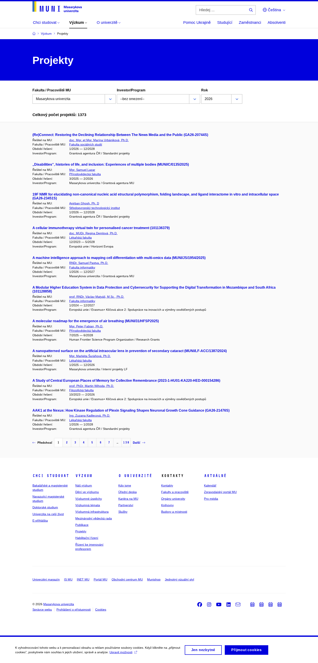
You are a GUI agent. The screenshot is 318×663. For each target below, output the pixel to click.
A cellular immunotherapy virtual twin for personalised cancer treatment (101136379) (101, 228)
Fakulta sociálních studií (85, 144)
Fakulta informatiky (82, 267)
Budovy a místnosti (174, 511)
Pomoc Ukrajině (197, 22)
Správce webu (42, 609)
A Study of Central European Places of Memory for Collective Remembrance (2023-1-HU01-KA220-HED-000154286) (126, 380)
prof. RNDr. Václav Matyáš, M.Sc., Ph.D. (96, 296)
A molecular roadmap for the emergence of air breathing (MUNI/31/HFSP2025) (95, 321)
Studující (224, 22)
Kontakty (167, 485)
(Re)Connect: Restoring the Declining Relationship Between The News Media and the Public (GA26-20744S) (120, 135)
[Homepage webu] (57, 6)
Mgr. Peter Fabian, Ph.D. (86, 326)
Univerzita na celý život (48, 514)
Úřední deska (127, 492)
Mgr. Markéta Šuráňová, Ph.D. (90, 356)
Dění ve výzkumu (87, 492)
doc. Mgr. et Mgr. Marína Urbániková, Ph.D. (99, 140)
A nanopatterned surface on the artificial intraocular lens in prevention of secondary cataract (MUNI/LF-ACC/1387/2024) (129, 351)
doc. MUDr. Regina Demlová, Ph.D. (93, 233)
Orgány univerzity (173, 498)
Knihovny (167, 505)
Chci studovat (50, 475)
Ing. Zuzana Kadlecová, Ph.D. (89, 415)
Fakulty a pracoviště (175, 492)
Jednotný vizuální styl (179, 579)
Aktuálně (215, 475)
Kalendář (210, 485)
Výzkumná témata (87, 505)
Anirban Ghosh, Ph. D (84, 203)
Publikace (81, 525)
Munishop (154, 579)
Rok (204, 90)
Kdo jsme (124, 485)
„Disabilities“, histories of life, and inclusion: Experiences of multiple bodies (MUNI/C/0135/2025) (110, 164)
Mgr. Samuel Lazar (82, 169)
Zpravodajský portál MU (220, 492)
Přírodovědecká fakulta (85, 174)
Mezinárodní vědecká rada (93, 518)
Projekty (80, 531)
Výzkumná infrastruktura (92, 511)
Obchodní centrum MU (127, 579)
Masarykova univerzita (58, 604)
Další (136, 442)
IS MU (68, 579)
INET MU (83, 579)
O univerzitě (135, 475)
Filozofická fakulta (81, 390)
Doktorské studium (45, 507)
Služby (122, 511)
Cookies (100, 609)
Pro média (211, 498)
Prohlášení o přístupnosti (73, 609)
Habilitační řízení (86, 538)
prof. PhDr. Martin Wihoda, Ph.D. (91, 386)
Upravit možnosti (120, 652)
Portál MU (100, 579)
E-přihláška (40, 520)
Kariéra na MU (128, 498)
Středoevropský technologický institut (94, 208)
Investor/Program (131, 90)
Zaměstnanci (250, 22)
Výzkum (83, 475)
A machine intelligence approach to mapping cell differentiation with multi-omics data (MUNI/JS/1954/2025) (119, 258)
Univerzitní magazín (46, 579)
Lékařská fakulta (80, 237)
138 (126, 442)
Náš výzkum (83, 485)
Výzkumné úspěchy (88, 498)
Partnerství (125, 505)
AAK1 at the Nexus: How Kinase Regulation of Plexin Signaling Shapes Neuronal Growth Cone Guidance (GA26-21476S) (131, 410)
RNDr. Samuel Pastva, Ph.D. (88, 263)
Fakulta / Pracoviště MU (51, 90)
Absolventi (277, 22)
